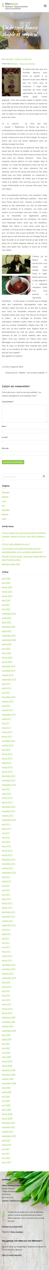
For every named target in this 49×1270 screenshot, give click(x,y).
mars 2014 (6, 794)
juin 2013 (6, 833)
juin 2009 (6, 1044)
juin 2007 (6, 1149)
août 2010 (6, 982)
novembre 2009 (8, 1022)
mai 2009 (6, 1048)
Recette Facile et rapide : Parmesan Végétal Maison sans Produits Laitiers (24, 558)
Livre (4, 501)
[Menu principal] (45, 6)
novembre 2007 (8, 1127)
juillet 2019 (6, 688)
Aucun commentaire (27, 64)
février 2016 (7, 754)
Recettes (6, 510)
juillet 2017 (6, 719)
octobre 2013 (7, 815)
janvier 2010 (7, 1013)
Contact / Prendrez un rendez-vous (15, 1201)
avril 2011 (6, 947)
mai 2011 (6, 943)
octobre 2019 (7, 675)
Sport (4, 519)
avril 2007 (6, 1158)
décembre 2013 (8, 807)
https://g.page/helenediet (12, 1255)
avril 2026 (6, 583)
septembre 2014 (9, 785)
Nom (4, 426)
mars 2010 (6, 1004)
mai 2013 (6, 837)
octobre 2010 (7, 973)
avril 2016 (6, 750)
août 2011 (6, 930)
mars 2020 (6, 653)
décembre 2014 (8, 776)
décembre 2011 (8, 912)
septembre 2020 (9, 640)
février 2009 (7, 1061)
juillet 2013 (6, 829)
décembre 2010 (8, 965)
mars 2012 (6, 899)
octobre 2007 (7, 1132)
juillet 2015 (6, 763)
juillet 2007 (6, 1145)
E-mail (5, 437)
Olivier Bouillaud (17, 1232)
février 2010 (7, 1009)
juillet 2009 (6, 1039)
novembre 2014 (8, 780)
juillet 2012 (6, 881)
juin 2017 (6, 723)
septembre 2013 (9, 820)
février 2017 (7, 732)
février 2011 (7, 956)
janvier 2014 (7, 802)
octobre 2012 (7, 868)
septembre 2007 (9, 1136)
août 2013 (6, 824)
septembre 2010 (9, 978)
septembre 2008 (9, 1083)
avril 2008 (6, 1105)
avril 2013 (6, 842)
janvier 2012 (7, 908)
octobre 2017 (7, 710)
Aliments (14, 64)
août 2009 (6, 1035)
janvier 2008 (7, 1118)
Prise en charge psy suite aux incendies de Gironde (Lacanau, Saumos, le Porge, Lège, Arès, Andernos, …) (24, 536)
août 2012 (6, 877)
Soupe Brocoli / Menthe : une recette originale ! (25, 373)
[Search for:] (24, 477)
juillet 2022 (6, 631)
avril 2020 (6, 649)
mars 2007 (6, 1162)
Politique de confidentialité (12, 1227)
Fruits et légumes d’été (13, 367)
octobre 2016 (7, 745)
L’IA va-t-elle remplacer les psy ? (16, 544)
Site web (5, 448)
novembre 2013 (8, 811)
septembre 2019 (9, 679)
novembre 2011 (8, 916)
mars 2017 (6, 728)
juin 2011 (6, 938)
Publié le (23, 59)
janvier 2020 (7, 662)
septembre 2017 (9, 714)
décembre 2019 (8, 666)
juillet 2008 (6, 1092)
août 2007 (6, 1140)
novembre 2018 (8, 697)
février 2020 (7, 657)
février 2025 (7, 592)
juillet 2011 (6, 934)
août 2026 (6, 578)
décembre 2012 (8, 859)
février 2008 (7, 1114)
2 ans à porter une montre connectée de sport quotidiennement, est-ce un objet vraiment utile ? (22, 550)
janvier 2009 (7, 1066)
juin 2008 (6, 1096)
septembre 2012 (9, 873)
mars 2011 (6, 952)
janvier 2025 (7, 596)
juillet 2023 (6, 618)
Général (5, 497)
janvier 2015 (7, 772)
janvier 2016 (7, 758)
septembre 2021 (9, 635)
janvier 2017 (7, 736)
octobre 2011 (7, 921)
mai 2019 (6, 692)
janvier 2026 (7, 587)
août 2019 (6, 684)
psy (3, 505)
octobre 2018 (7, 701)
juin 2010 (6, 991)
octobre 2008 (7, 1079)
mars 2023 (6, 622)
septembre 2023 (9, 614)
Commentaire (8, 402)
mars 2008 (6, 1110)
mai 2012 (6, 890)
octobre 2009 (7, 1026)
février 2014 (7, 798)
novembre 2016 (8, 741)
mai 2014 (6, 789)
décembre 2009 (8, 1017)
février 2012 (7, 903)
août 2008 (6, 1088)
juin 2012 (6, 886)
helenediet (9, 59)
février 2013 (7, 851)
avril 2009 (6, 1053)
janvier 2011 (7, 960)
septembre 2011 (9, 925)
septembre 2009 (9, 1031)
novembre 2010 (8, 969)
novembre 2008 (8, 1075)
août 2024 (6, 600)
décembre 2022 (8, 627)
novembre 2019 (8, 671)
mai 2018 (6, 706)
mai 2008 (6, 1101)
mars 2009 (6, 1057)
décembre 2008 (8, 1070)
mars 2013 (6, 846)
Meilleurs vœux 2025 (11, 564)
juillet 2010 (6, 987)
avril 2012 (6, 894)
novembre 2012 (8, 864)
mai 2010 (6, 995)
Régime (5, 514)
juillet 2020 (6, 644)
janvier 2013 (7, 855)
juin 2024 (6, 605)
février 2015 (7, 767)
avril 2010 (6, 1000)
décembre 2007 (8, 1123)
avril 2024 (6, 609)
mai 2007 (6, 1153)
